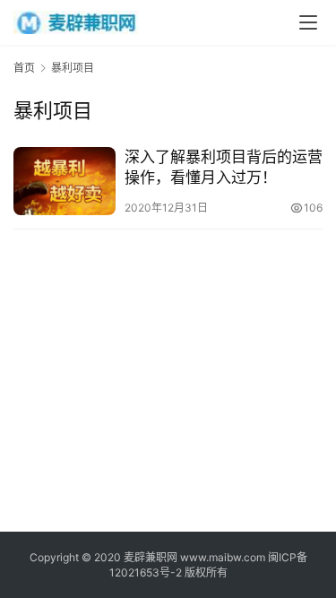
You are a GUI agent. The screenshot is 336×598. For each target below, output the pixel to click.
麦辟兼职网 (150, 557)
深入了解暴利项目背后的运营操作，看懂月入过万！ (224, 167)
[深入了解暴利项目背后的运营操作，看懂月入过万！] (64, 181)
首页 (24, 67)
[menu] (308, 22)
